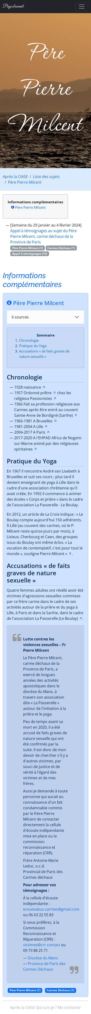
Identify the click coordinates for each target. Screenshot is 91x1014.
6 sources (20, 317)
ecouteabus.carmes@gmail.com (51, 909)
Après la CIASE (15, 176)
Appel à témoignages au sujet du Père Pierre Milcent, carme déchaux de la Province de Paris (43, 236)
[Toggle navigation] (81, 6)
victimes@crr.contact (41, 944)
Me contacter (69, 1007)
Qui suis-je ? (46, 1007)
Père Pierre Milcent (25, 182)
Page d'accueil (13, 6)
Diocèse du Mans (43, 958)
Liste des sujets (46, 176)
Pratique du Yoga (32, 345)
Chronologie (29, 340)
